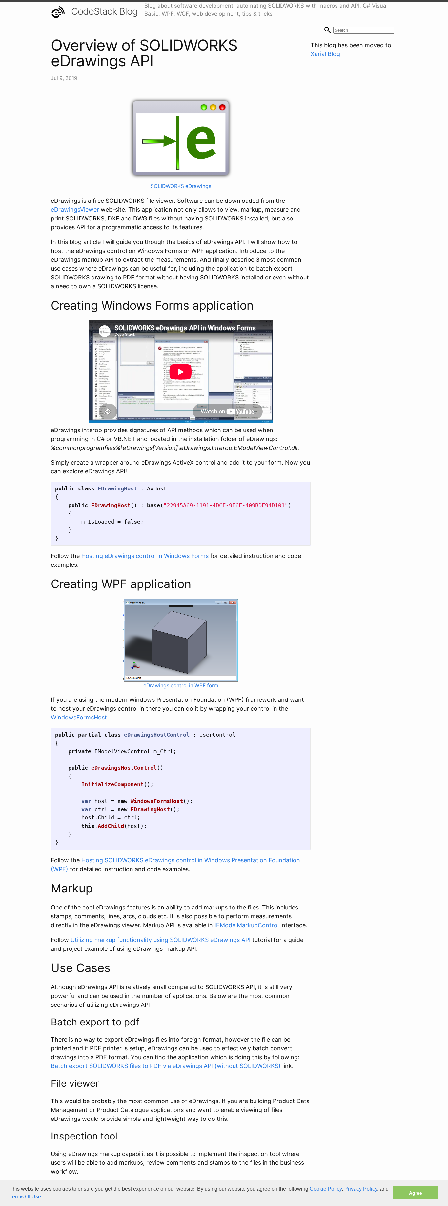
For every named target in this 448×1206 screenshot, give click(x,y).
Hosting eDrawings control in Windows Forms (145, 555)
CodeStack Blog (104, 11)
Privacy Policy (360, 1189)
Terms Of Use (25, 1196)
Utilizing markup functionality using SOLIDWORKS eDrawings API (161, 939)
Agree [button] (415, 1193)
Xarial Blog (325, 53)
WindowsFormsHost (79, 717)
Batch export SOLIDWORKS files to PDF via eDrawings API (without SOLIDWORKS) (166, 1065)
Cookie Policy (326, 1189)
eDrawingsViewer (75, 209)
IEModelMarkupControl (246, 925)
